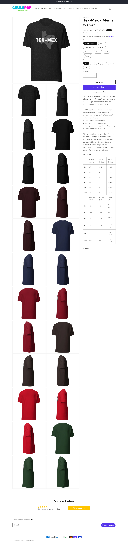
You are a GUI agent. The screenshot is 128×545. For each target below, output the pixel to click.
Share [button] (87, 248)
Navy (102, 47)
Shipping (85, 33)
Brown (98, 51)
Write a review (79, 508)
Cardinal (88, 51)
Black (102, 43)
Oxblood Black (90, 47)
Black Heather (90, 43)
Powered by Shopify (28, 540)
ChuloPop (20, 540)
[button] (69, 8)
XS (86, 63)
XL (111, 63)
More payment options (99, 91)
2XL (86, 67)
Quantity (85, 71)
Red (106, 51)
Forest (87, 56)
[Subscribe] (44, 525)
